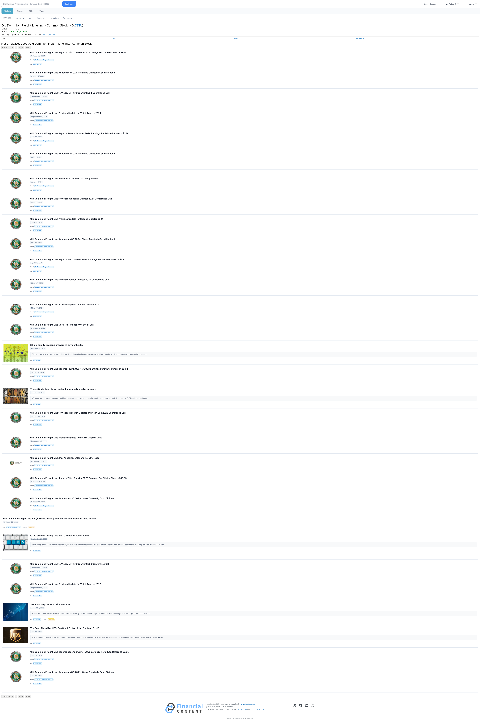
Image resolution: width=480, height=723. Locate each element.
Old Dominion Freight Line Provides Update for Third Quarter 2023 (65, 584)
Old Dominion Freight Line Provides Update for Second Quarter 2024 (66, 219)
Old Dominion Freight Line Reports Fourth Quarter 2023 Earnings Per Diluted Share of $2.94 (79, 368)
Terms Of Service (257, 709)
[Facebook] (300, 708)
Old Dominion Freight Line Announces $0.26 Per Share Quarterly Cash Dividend (72, 72)
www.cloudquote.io (248, 704)
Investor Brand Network (13, 527)
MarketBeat (36, 360)
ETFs (31, 11)
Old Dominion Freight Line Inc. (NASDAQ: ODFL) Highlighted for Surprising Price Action (49, 518)
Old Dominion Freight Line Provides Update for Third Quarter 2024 (65, 113)
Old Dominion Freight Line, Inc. (44, 60)
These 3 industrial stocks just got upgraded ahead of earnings (63, 389)
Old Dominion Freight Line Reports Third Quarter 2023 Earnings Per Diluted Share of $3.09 (78, 478)
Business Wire (37, 64)
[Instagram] (312, 708)
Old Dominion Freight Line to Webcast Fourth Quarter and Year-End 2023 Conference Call (78, 412)
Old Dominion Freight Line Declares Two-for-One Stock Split (62, 324)
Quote (112, 38)
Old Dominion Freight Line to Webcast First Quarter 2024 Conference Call (69, 279)
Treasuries (67, 18)
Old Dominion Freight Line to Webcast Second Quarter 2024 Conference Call (71, 198)
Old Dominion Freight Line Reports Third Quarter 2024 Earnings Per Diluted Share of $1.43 (78, 52)
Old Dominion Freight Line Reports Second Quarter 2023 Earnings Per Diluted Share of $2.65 (79, 652)
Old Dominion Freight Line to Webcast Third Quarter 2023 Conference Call (70, 564)
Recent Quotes (430, 4)
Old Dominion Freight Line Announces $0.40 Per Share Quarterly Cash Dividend (72, 498)
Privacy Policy (242, 709)
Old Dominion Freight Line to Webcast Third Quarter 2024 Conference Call (70, 93)
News (30, 18)
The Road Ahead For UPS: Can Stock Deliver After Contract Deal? (64, 628)
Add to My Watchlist (49, 34)
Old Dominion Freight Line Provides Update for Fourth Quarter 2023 (66, 437)
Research (360, 38)
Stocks (19, 11)
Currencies (40, 18)
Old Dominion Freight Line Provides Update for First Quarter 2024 (65, 304)
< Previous (6, 47)
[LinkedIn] (306, 708)
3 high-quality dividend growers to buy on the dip (56, 345)
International (54, 18)
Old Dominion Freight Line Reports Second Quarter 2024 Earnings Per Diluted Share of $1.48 (79, 133)
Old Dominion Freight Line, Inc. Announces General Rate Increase (64, 458)
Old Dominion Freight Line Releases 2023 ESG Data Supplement (64, 178)
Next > (28, 47)
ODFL (78, 25)
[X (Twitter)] (294, 708)
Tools (42, 11)
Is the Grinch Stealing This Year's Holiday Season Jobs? (59, 535)
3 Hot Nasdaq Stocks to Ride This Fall (50, 604)
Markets (7, 11)
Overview (20, 18)
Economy (31, 527)
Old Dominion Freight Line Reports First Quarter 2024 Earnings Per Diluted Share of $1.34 (77, 259)
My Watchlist (451, 4)
